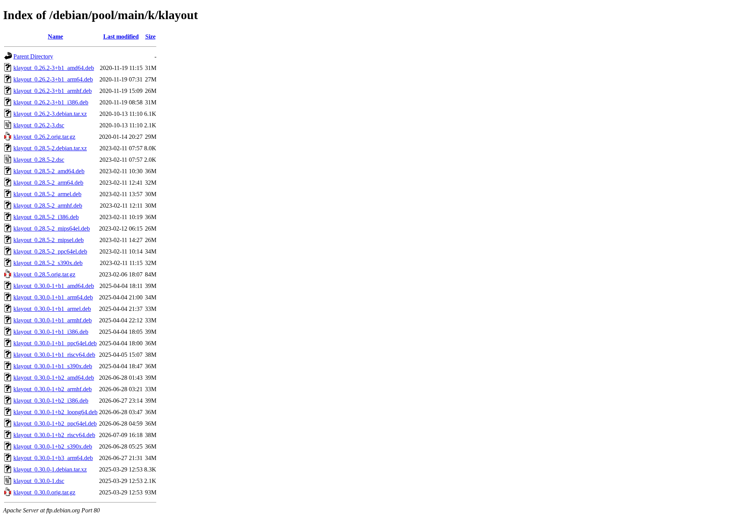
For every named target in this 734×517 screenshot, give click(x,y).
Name (55, 36)
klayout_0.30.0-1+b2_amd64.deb (53, 377)
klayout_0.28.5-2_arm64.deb (48, 182)
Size (150, 36)
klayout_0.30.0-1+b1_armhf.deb (52, 320)
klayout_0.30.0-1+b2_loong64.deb (55, 412)
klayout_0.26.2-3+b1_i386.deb (50, 102)
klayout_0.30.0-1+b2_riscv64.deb (54, 435)
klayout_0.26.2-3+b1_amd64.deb (53, 68)
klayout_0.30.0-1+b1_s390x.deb (52, 366)
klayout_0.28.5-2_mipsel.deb (48, 240)
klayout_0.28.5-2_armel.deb (47, 194)
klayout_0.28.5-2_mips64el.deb (51, 228)
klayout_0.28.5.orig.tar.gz (44, 274)
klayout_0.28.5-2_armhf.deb (47, 205)
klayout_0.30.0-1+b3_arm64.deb (53, 458)
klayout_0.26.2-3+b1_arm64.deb (53, 79)
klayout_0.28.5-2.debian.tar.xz (50, 148)
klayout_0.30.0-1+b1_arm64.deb (53, 297)
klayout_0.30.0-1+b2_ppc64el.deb (55, 423)
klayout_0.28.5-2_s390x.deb (48, 263)
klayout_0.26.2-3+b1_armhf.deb (52, 91)
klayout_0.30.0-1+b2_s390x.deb (52, 446)
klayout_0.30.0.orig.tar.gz (44, 492)
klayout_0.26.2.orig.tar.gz (44, 136)
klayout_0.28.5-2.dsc (38, 159)
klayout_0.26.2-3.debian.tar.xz (50, 114)
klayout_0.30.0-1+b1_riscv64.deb (54, 354)
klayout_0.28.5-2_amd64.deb (48, 171)
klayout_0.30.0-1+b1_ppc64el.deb (55, 343)
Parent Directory (33, 56)
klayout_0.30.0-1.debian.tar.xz (50, 469)
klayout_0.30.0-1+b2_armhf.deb (52, 389)
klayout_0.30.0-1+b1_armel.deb (52, 309)
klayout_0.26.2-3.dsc (38, 125)
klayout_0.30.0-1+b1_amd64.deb (53, 286)
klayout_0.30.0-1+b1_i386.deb (50, 331)
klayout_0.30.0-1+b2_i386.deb (50, 400)
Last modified (121, 36)
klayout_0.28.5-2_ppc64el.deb (50, 251)
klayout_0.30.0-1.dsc (38, 481)
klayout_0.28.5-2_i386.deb (46, 217)
